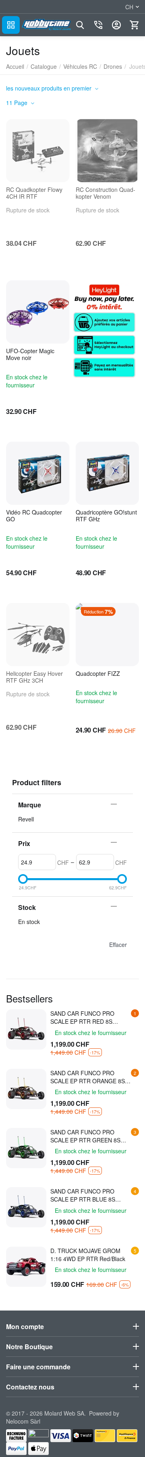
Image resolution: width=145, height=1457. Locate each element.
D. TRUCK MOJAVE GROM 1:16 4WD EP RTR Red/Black (87, 1255)
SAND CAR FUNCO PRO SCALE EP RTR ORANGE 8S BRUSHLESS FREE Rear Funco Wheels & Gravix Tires (91, 1077)
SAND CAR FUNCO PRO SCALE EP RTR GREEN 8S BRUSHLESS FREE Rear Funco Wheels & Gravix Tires (91, 1136)
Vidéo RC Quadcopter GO (34, 516)
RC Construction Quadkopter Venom (105, 193)
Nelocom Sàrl (23, 1421)
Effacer (118, 944)
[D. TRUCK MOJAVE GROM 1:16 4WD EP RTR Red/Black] (26, 1267)
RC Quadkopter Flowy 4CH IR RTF (34, 193)
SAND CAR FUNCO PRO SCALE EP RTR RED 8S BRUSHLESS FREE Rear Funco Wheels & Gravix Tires (91, 1017)
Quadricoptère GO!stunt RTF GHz (106, 516)
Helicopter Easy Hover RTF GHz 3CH (34, 677)
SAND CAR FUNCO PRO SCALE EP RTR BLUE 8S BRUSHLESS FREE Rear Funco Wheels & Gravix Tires (91, 1195)
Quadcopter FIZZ (98, 673)
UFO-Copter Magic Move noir (30, 354)
